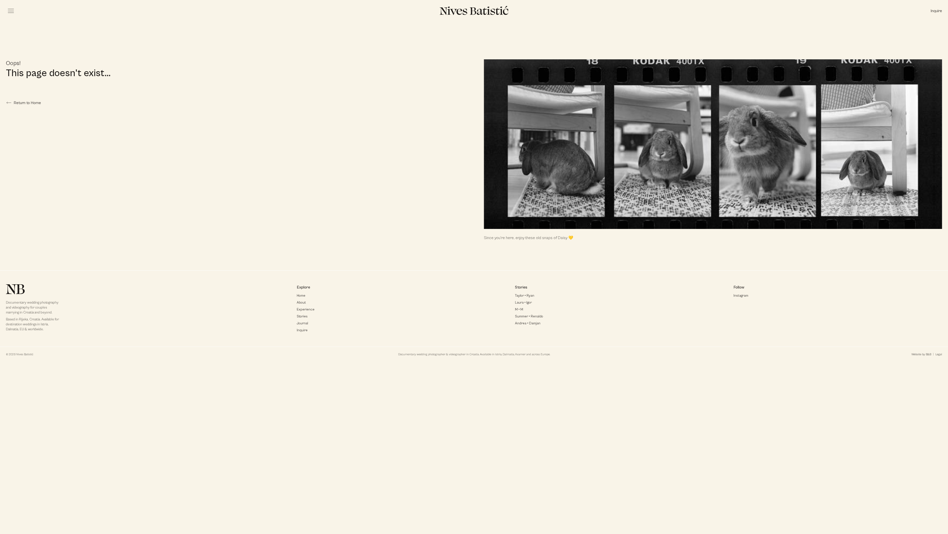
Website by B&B (921, 354)
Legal (938, 354)
